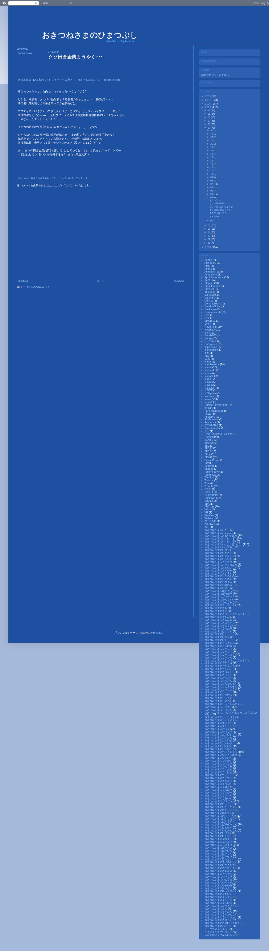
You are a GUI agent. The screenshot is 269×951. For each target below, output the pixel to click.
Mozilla (208, 384)
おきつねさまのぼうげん (218, 850)
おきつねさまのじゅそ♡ (218, 706)
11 (209, 113)
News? (208, 402)
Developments (213, 312)
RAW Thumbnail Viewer (218, 434)
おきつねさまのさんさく (218, 677)
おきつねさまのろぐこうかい (221, 917)
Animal (208, 268)
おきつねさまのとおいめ (218, 798)
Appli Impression (214, 277)
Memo (208, 373)
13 (212, 164)
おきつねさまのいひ (216, 550)
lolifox (208, 361)
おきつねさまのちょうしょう (46, 178)
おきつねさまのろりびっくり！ (222, 923)
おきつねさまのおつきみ (218, 582)
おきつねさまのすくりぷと (219, 725)
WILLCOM (210, 521)
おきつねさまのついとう (218, 763)
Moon (208, 378)
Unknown (210, 497)
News (26, 178)
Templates (210, 474)
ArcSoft (208, 280)
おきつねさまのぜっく (217, 728)
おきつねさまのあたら (217, 529)
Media (208, 367)
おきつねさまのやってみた (219, 882)
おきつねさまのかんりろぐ (219, 602)
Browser (209, 289)
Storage (209, 468)
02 (212, 197)
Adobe (208, 260)
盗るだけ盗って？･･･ (219, 213)
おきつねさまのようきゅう (219, 896)
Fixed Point (211, 326)
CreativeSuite (212, 306)
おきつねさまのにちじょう (219, 809)
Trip (207, 483)
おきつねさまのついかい (218, 760)
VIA (206, 512)
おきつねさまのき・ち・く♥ (220, 605)
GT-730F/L (210, 341)
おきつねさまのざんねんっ (219, 683)
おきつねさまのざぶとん (218, 674)
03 (212, 194)
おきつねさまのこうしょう (219, 654)
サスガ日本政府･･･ (218, 203)
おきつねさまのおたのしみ (219, 576)
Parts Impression (214, 410)
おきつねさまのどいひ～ (218, 792)
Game (208, 332)
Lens (207, 358)
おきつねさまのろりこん (218, 920)
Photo (208, 413)
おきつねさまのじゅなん (218, 709)
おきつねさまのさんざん (218, 680)
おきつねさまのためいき (218, 740)
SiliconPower (212, 460)
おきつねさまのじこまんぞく (221, 686)
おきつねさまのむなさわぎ (219, 865)
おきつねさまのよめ (216, 908)
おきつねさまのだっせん (218, 737)
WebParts (210, 518)
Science (209, 442)
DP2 (207, 318)
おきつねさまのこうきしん (219, 642)
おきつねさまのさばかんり (219, 672)
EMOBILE (210, 320)
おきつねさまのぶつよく (218, 838)
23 (212, 147)
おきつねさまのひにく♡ (218, 833)
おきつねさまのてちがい (218, 780)
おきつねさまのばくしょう (219, 818)
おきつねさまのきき (216, 608)
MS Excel (210, 387)
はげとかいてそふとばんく (219, 934)
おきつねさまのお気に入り (219, 584)
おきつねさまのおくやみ (218, 570)
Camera (209, 294)
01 (212, 220)
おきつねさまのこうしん (218, 657)
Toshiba (209, 480)
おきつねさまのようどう (218, 899)
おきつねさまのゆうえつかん (221, 891)
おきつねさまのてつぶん (218, 783)
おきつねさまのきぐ (216, 611)
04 (209, 232)
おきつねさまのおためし (218, 579)
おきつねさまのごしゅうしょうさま (224, 660)
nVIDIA (208, 407)
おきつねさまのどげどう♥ (219, 801)
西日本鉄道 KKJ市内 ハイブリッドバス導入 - (70, 79)
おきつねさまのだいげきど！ (221, 734)
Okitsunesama (24, 53)
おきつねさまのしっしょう (219, 689)
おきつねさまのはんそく (218, 827)
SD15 (208, 451)
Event (208, 323)
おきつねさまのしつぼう (218, 695)
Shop (207, 454)
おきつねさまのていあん (218, 769)
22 (212, 150)
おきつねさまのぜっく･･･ (219, 731)
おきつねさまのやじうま (218, 879)
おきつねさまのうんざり (218, 561)
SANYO (209, 439)
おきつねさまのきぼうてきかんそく (224, 613)
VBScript (209, 506)
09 (209, 120)
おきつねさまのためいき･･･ (220, 743)
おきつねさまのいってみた (219, 547)
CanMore (210, 297)
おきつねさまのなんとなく (219, 807)
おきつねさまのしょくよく (219, 719)
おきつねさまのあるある (218, 532)
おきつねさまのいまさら (218, 553)
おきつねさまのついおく (218, 757)
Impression (211, 347)
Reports (209, 436)
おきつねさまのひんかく (218, 836)
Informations (211, 349)
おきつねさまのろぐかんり (219, 914)
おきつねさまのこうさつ (218, 651)
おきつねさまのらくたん (218, 911)
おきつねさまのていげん (218, 772)
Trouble (209, 486)
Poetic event (211, 419)
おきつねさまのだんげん (218, 746)
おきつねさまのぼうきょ (218, 847)
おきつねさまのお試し (217, 587)
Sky (206, 463)
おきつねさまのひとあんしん (221, 830)
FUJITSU (209, 329)
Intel (207, 352)
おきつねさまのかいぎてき (219, 590)
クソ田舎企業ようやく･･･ (222, 210)
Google (209, 338)
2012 (208, 96)
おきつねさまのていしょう (219, 775)
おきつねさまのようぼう (218, 902)
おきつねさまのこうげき (218, 645)
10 (209, 117)
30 (212, 133)
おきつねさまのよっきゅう (219, 905)
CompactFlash (213, 303)
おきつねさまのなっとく (218, 804)
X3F (207, 526)
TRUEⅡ (209, 492)
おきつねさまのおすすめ (218, 573)
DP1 (207, 315)
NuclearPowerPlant (215, 404)
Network (209, 396)
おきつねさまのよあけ (217, 894)
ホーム (101, 281)
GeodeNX (210, 335)
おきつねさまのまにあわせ (219, 862)
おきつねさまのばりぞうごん (221, 824)
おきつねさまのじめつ (217, 701)
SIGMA (208, 457)
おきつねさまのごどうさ (218, 663)
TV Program (211, 494)
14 (212, 160)
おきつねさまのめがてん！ (219, 867)
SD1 (207, 445)
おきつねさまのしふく (217, 698)
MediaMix (210, 370)
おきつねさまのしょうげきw (220, 717)
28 (212, 140)
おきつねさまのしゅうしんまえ (222, 703)
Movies (208, 381)
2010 (208, 103)
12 (209, 110)
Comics (209, 300)
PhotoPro (210, 416)
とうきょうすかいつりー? (219, 931)
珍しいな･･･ (215, 200)
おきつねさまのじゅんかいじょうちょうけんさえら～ (230, 713)
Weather (209, 515)
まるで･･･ (214, 216)
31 (212, 130)
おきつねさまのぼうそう (218, 856)
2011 (208, 100)
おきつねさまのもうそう (218, 873)
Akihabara (210, 262)
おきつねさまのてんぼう (218, 789)
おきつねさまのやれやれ (218, 885)
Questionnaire (212, 428)
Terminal (209, 477)
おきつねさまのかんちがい (219, 599)
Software (209, 465)
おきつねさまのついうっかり (221, 754)
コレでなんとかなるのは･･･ (223, 207)
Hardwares (211, 344)
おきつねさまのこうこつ (218, 648)
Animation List (212, 271)
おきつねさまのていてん (218, 777)
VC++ (208, 509)
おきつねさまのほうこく (218, 853)
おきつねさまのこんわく (218, 669)
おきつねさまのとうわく (218, 795)
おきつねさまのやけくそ (218, 876)
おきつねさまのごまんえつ (219, 666)
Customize (210, 309)
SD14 (208, 448)
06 (212, 187)
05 (212, 190)
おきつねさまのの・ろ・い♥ (220, 815)
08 (209, 124)
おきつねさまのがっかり (218, 593)
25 (212, 144)
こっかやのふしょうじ (217, 928)
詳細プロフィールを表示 (215, 75)
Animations (211, 274)
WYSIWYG (210, 523)
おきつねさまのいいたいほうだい (223, 544)
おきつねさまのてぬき (217, 786)
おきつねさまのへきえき (74, 178)
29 (212, 137)
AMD (207, 265)
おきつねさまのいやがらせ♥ (220, 555)
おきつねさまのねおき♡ (218, 812)
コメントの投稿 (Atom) (36, 287)
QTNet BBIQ (211, 425)
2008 (208, 247)
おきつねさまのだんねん (218, 748)
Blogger (209, 283)
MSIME (208, 390)
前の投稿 (179, 281)
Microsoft (209, 376)
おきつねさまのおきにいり (219, 567)
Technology (211, 471)
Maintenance (212, 364)
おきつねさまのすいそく (218, 722)
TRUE (208, 489)
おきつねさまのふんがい (218, 841)
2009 (208, 107)
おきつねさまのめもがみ (218, 870)
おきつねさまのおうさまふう (221, 564)
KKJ (207, 355)
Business (210, 291)
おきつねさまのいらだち (218, 558)
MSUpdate (210, 393)
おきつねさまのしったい (218, 692)
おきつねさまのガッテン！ (219, 596)
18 (212, 154)
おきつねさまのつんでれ (218, 766)
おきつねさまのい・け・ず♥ (220, 541)
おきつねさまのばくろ (217, 821)
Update (209, 500)
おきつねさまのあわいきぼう (221, 535)
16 (212, 157)
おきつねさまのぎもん (217, 616)
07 (209, 128)
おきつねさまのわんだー (218, 926)
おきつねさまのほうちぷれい (221, 859)
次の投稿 (23, 281)
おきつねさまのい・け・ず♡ (220, 538)
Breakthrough (212, 286)
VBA (207, 503)
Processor (210, 422)
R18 (207, 431)
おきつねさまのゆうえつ (218, 888)
